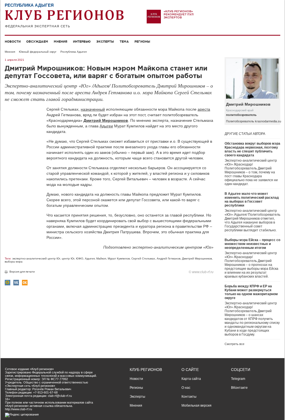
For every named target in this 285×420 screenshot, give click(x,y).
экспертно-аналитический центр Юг (36, 258)
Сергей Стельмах (143, 258)
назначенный (93, 109)
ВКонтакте (239, 388)
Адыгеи (106, 126)
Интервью (82, 41)
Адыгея (90, 258)
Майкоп (101, 258)
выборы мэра (14, 261)
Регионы (142, 41)
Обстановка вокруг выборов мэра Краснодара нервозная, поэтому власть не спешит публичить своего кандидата (252, 149)
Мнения (60, 41)
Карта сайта (191, 379)
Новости (13, 41)
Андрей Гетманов (168, 258)
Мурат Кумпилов (119, 258)
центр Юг (68, 258)
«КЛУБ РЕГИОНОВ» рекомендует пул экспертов (179, 14)
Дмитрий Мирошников (105, 120)
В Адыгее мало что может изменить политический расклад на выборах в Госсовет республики (252, 199)
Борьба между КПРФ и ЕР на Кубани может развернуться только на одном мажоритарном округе (251, 292)
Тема (124, 41)
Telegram (238, 379)
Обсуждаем (37, 41)
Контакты (188, 397)
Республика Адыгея (73, 51)
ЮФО (79, 258)
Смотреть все (234, 344)
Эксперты (105, 41)
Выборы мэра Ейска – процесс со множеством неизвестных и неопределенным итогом (252, 244)
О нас (185, 388)
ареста (204, 109)
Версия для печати (22, 271)
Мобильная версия (196, 405)
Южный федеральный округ (37, 51)
